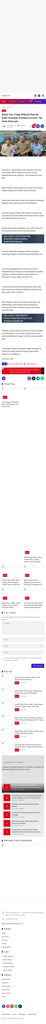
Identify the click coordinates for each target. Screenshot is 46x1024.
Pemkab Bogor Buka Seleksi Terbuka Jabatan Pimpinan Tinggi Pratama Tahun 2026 (11, 582)
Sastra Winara (7, 970)
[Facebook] (29, 378)
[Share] (42, 126)
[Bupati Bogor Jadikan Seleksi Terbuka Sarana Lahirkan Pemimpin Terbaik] (12, 594)
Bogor (4, 110)
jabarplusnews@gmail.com (14, 923)
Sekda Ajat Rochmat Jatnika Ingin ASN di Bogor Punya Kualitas (25, 822)
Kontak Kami (6, 986)
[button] (35, 95)
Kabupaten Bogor (9, 966)
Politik (4, 943)
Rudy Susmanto (31, 364)
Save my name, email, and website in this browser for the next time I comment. (23, 659)
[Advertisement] (23, 23)
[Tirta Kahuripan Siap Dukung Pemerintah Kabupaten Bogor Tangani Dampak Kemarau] (34, 594)
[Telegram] (38, 378)
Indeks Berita (6, 979)
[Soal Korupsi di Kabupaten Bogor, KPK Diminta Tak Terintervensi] (12, 393)
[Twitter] (34, 378)
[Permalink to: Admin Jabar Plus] (4, 126)
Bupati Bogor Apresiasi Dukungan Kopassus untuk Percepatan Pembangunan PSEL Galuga (34, 582)
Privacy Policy (6, 993)
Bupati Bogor (7, 960)
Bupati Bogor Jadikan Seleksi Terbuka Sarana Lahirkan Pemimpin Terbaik (11, 605)
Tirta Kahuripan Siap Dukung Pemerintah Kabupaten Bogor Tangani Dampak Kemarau (33, 605)
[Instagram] (7, 1006)
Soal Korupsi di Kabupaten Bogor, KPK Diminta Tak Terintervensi (10, 404)
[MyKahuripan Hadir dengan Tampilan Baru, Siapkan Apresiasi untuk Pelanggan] (34, 471)
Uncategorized (6, 947)
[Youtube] (12, 1006)
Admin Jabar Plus (11, 125)
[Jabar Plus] (6, 95)
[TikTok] (20, 1006)
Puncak (20, 364)
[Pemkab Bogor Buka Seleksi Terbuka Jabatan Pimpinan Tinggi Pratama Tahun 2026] (12, 571)
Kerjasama (5, 983)
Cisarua (12, 364)
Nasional (4, 940)
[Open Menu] (39, 95)
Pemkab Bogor (8, 963)
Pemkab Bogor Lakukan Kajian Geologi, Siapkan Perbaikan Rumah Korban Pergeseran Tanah (26, 831)
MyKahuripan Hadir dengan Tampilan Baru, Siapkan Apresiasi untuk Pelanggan (33, 559)
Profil (3, 996)
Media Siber (5, 990)
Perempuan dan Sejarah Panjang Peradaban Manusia (25, 805)
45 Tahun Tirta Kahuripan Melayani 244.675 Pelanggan (26, 814)
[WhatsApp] (42, 378)
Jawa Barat (5, 936)
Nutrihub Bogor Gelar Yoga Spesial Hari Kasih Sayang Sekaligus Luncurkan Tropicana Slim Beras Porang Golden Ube (27, 797)
